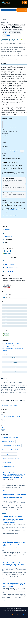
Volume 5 (4, 314)
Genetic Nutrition (6, 462)
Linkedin (20, 614)
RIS (8, 209)
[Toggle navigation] (25, 2)
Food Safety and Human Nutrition (10, 458)
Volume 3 (4, 320)
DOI (6, 32)
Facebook (9, 614)
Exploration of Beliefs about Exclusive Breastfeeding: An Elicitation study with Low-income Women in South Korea (13, 564)
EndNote (15, 209)
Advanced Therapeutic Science (10, 346)
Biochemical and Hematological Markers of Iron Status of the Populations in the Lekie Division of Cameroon (14, 585)
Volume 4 (4, 317)
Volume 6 (4, 311)
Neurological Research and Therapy (11, 343)
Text (19, 209)
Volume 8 (4, 305)
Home (2, 16)
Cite (3, 428)
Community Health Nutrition (9, 454)
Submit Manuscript (22, 10)
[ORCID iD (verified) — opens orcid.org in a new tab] (21, 39)
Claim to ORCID (7, 253)
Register (3, 5)
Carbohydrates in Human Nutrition (10, 450)
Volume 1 (4, 326)
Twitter (15, 614)
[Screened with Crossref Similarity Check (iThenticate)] (7, 285)
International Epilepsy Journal (10, 345)
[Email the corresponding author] (10, 39)
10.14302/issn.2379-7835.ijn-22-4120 (11, 151)
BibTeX (11, 209)
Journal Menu (8, 10)
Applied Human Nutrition (8, 441)
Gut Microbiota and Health (8, 466)
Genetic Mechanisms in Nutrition (10, 437)
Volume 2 (4, 323)
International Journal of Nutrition (10, 16)
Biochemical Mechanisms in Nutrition (11, 445)
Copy (22, 151)
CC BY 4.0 (7, 35)
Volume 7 (4, 308)
